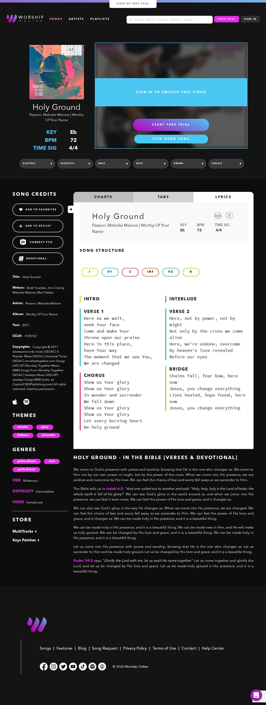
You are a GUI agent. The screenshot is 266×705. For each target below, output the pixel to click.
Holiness (23, 435)
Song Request (105, 648)
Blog (82, 648)
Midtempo (30, 481)
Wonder (22, 427)
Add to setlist (38, 226)
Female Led (34, 502)
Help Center (213, 648)
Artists (76, 19)
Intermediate (45, 491)
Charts (103, 197)
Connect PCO (41, 242)
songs (56, 19)
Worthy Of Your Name (41, 314)
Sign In (250, 19)
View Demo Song (171, 139)
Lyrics (223, 197)
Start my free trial (133, 4)
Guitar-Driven (26, 461)
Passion (35, 114)
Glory (44, 427)
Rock (52, 461)
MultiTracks (22, 532)
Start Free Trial (171, 124)
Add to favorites (41, 210)
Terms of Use (164, 648)
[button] (256, 695)
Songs (45, 648)
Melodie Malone (56, 114)
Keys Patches (24, 540)
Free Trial (227, 19)
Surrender (48, 435)
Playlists (100, 19)
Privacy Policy (135, 648)
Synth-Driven (26, 469)
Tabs (163, 197)
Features (64, 648)
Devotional (36, 259)
